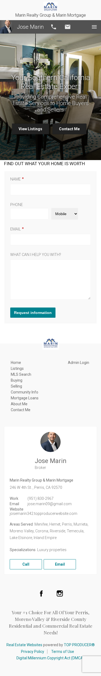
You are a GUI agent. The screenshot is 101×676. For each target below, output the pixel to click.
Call (53, 27)
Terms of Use (62, 651)
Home (16, 362)
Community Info (24, 392)
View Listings (30, 129)
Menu (94, 27)
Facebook (41, 593)
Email (67, 27)
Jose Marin (30, 27)
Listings (17, 368)
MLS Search (21, 374)
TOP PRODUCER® (79, 645)
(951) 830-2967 (40, 498)
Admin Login (78, 362)
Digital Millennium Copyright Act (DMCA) (50, 658)
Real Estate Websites (24, 645)
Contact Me (69, 129)
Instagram (59, 593)
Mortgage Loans (25, 398)
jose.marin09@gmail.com (49, 504)
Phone (16, 205)
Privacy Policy (32, 651)
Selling (16, 386)
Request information (33, 312)
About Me (19, 404)
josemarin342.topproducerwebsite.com (43, 513)
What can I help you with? (35, 254)
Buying (16, 380)
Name (15, 179)
